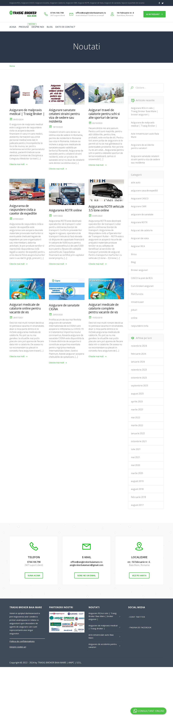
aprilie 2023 (137, 401)
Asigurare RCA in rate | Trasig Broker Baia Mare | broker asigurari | (144, 111)
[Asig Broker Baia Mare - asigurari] (22, 16)
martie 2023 (137, 409)
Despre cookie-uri (17, 646)
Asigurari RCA (138, 246)
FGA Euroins (137, 294)
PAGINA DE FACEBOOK (140, 627)
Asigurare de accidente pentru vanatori (142, 146)
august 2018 (137, 489)
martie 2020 (137, 473)
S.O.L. (79, 662)
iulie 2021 (136, 449)
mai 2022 (135, 417)
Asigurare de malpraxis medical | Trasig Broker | (27, 112)
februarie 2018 (138, 497)
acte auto (135, 182)
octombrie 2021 (139, 441)
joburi (134, 309)
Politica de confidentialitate (22, 641)
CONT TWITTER (137, 616)
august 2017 (137, 505)
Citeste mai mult (17, 164)
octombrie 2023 (139, 377)
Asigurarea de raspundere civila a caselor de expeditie (23, 209)
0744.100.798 (33, 561)
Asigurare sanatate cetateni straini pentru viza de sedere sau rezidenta (64, 115)
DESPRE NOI (37, 26)
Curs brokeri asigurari (142, 286)
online (134, 317)
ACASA (12, 26)
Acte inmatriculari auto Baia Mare (145, 135)
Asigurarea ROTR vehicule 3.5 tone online (106, 208)
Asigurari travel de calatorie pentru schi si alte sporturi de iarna (104, 114)
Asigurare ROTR (139, 222)
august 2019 (137, 481)
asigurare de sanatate (142, 214)
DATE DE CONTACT (65, 26)
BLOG (50, 26)
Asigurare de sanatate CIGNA (64, 307)
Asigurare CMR (138, 206)
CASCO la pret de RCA (142, 278)
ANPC (71, 662)
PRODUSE (24, 26)
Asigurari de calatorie (142, 230)
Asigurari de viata (140, 238)
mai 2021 (135, 457)
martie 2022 (137, 425)
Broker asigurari (139, 270)
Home (12, 66)
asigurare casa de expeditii (144, 190)
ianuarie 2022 (138, 433)
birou (134, 254)
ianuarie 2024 (138, 361)
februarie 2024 (138, 353)
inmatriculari (137, 301)
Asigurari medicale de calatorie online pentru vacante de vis (25, 308)
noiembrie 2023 (139, 369)
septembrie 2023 (139, 385)
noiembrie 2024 (139, 345)
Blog (133, 262)
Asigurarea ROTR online (65, 210)
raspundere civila (139, 325)
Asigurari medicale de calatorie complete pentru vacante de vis (104, 308)
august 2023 (137, 393)
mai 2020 (135, 465)
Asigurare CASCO (139, 198)
